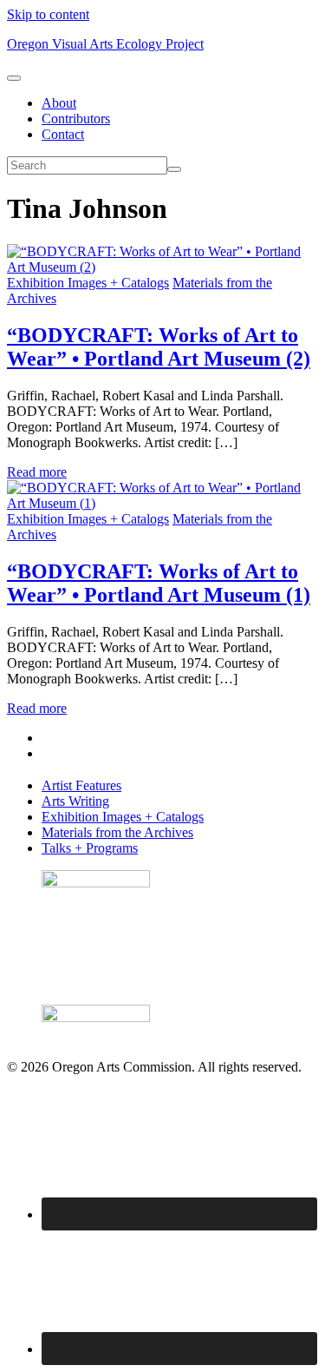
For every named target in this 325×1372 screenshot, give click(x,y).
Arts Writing (75, 801)
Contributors (76, 118)
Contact (63, 134)
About (59, 103)
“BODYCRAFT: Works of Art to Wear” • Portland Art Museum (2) (158, 347)
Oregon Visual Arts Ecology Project (105, 43)
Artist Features (81, 785)
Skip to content (48, 14)
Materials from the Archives (117, 832)
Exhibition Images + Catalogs (88, 282)
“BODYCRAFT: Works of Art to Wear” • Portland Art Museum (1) (158, 583)
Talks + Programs (90, 848)
